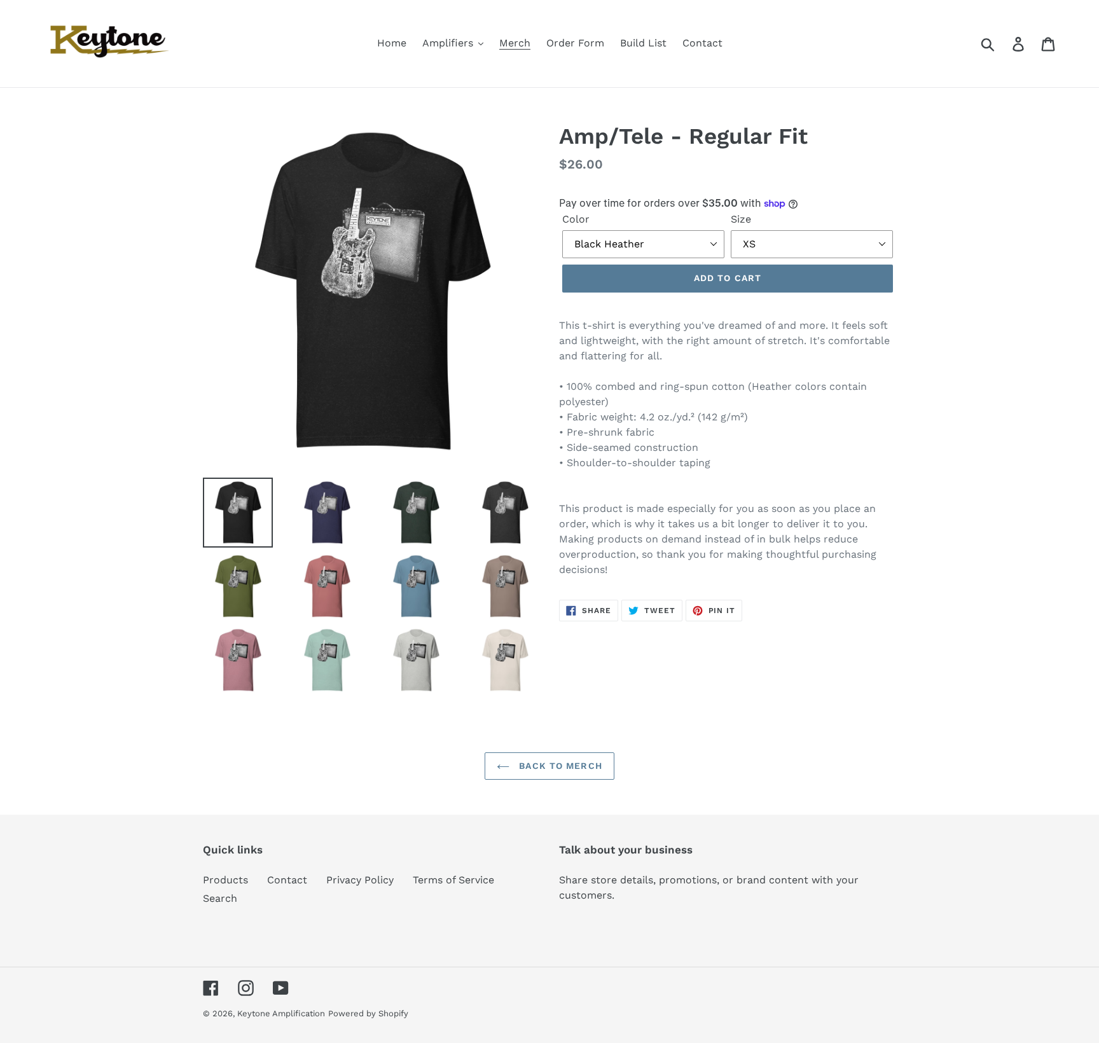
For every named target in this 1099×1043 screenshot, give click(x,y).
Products (225, 880)
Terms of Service (453, 880)
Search (220, 898)
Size (741, 219)
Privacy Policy (360, 880)
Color (576, 219)
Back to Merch (559, 766)
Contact (287, 880)
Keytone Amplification (281, 1013)
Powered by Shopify (368, 1013)
